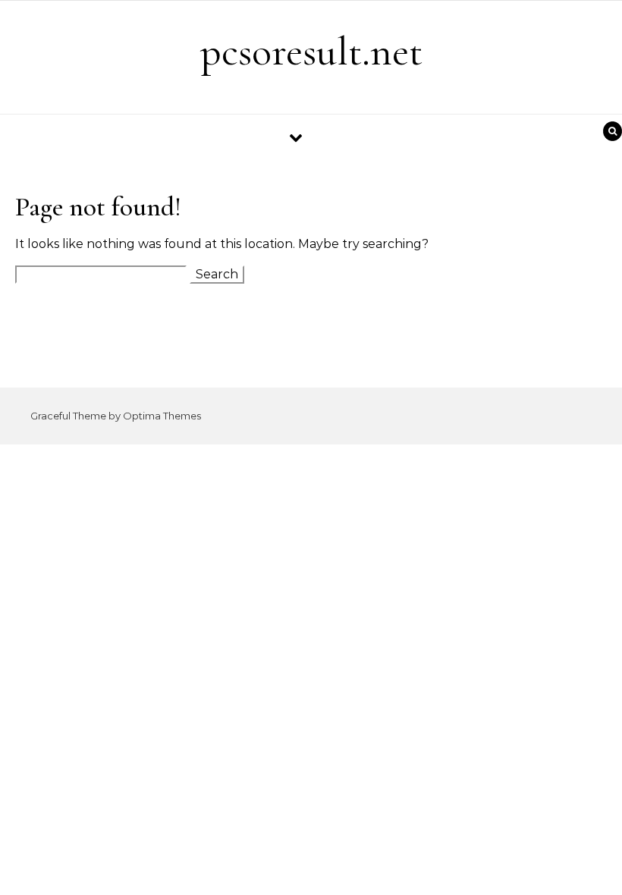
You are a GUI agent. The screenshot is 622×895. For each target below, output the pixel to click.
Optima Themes (162, 416)
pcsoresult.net (311, 51)
